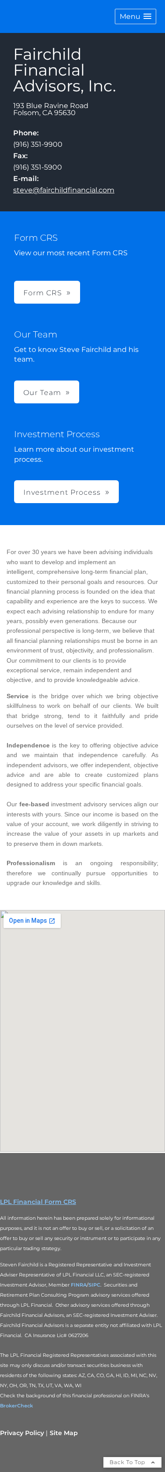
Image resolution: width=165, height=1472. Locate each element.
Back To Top (128, 1462)
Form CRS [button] (42, 293)
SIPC (94, 1285)
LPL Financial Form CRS (38, 1202)
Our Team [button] (42, 392)
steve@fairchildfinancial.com (63, 190)
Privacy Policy (22, 1433)
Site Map (64, 1433)
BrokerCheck (16, 1406)
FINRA (79, 1285)
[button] (135, 16)
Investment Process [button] (62, 492)
